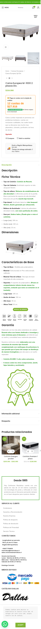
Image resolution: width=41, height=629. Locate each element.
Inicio (7, 71)
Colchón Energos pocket (11, 457)
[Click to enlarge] (5, 47)
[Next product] (12, 78)
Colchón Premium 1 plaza (30, 457)
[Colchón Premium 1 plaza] (30, 445)
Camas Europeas (17, 71)
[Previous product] (6, 78)
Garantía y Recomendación (12, 512)
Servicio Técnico (9, 531)
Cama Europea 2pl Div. (13, 73)
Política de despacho (10, 520)
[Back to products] (9, 78)
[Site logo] (20, 7)
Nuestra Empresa (9, 516)
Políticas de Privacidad (11, 527)
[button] (4, 32)
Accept (20, 625)
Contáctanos (7, 508)
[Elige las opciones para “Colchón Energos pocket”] (9, 451)
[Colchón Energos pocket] (11, 445)
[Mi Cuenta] (38, 7)
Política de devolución (10, 523)
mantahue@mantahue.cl (11, 550)
